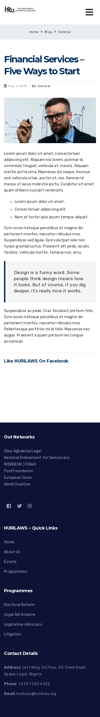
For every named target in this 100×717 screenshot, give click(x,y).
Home (34, 32)
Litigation (12, 634)
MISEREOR (13, 464)
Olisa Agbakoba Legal (22, 451)
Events (10, 562)
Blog (48, 32)
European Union (18, 477)
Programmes (15, 571)
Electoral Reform (19, 605)
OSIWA (30, 464)
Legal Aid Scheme (20, 614)
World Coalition (17, 484)
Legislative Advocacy (23, 624)
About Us (12, 552)
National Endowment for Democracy (37, 457)
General (64, 32)
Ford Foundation (19, 471)
